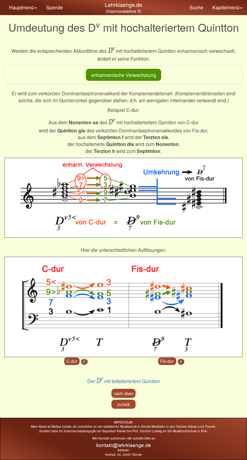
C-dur (71, 361)
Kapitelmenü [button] (225, 7)
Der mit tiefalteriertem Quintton (123, 381)
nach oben (124, 393)
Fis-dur (167, 361)
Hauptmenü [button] (21, 7)
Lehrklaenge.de (123, 4)
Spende (54, 7)
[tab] (123, 75)
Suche (196, 7)
